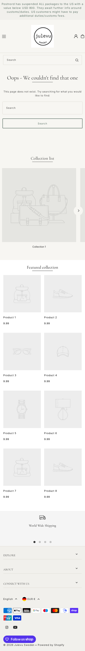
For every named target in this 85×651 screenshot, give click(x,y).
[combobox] (42, 60)
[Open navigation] (15, 36)
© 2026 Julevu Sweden (18, 644)
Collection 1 (39, 246)
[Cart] (82, 36)
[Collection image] (39, 205)
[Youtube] (15, 627)
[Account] (76, 36)
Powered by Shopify (51, 644)
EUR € (31, 599)
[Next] (78, 210)
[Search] (77, 60)
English (8, 599)
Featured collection (42, 267)
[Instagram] (6, 627)
